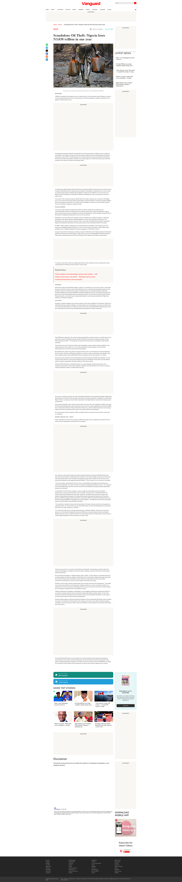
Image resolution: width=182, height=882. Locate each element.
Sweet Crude (118, 860)
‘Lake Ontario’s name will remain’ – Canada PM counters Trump (125, 71)
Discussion (48, 869)
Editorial (95, 9)
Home (47, 9)
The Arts (117, 863)
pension (70, 872)
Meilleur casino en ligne (104, 878)
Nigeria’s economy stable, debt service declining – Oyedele (124, 77)
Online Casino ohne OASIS (93, 878)
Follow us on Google (97, 29)
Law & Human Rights (96, 863)
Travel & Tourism (118, 866)
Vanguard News (91, 4)
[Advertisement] (83, 127)
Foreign (70, 865)
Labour (93, 861)
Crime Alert (48, 866)
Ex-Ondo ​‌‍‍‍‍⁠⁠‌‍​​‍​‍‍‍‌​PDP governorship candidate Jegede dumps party (124, 64)
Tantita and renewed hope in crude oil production (69, 279)
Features (71, 863)
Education (48, 871)
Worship (117, 872)
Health (70, 866)
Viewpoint (117, 869)
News (52, 9)
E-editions (60, 9)
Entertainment (72, 860)
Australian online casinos (125, 878)
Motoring (94, 866)
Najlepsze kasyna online (114, 878)
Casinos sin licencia (64, 879)
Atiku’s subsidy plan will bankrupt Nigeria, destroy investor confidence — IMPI (76, 274)
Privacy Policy (84, 878)
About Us (66, 878)
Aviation (48, 861)
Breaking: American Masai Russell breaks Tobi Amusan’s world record (103, 725)
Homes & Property (73, 868)
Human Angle (72, 869)
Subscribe (125, 705)
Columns (102, 9)
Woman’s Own (118, 871)
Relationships (95, 869)
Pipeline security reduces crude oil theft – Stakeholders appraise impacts (75, 277)
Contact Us (79, 878)
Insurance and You (73, 871)
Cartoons (117, 865)
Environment (72, 861)
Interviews (94, 860)
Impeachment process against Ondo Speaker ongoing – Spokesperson (124, 84)
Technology (117, 861)
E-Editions (48, 872)
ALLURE (109, 9)
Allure (47, 860)
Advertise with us (72, 878)
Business (80, 9)
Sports (88, 9)
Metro (74, 9)
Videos (116, 868)
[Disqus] (83, 788)
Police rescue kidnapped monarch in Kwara (125, 58)
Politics (68, 9)
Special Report (95, 871)
